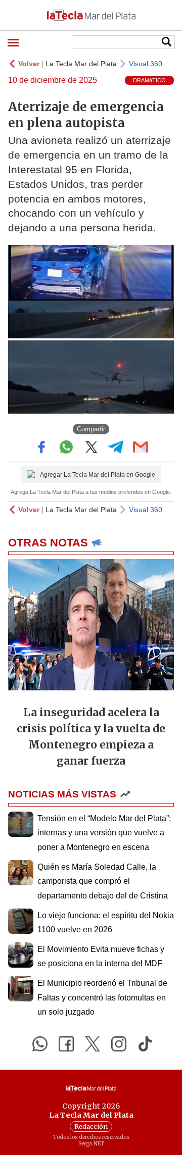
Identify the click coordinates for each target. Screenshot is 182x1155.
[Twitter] (92, 1043)
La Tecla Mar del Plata (81, 64)
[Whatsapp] (40, 1043)
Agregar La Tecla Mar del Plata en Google (97, 474)
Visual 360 (145, 64)
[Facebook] (66, 1043)
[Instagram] (118, 1043)
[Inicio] (91, 15)
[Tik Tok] (145, 1043)
